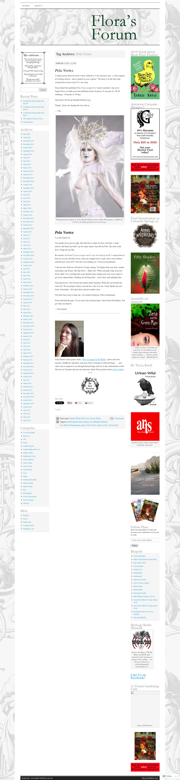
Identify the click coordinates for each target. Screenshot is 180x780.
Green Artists (27, 463)
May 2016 (26, 275)
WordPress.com (28, 529)
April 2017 (27, 245)
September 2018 (28, 188)
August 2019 (27, 154)
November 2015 (28, 296)
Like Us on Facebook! (138, 676)
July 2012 (26, 410)
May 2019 (26, 161)
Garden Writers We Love (79, 418)
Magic (25, 476)
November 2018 (28, 181)
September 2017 (28, 228)
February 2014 (28, 356)
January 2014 (27, 359)
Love (25, 473)
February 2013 (28, 386)
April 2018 (27, 205)
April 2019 (27, 164)
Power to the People (30, 496)
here (89, 99)
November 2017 (28, 221)
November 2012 (28, 397)
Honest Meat (138, 586)
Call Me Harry (28, 122)
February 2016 (28, 285)
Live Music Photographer (70, 425)
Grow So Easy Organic (141, 583)
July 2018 (26, 194)
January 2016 (27, 289)
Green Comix (27, 466)
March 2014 (27, 353)
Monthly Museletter (29, 479)
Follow (134, 546)
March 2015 (27, 312)
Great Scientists (28, 459)
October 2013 (27, 370)
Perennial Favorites (140, 593)
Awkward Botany (139, 556)
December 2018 (28, 178)
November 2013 (28, 366)
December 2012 (28, 393)
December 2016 (28, 252)
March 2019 (27, 168)
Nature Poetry (27, 486)
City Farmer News (140, 563)
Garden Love (138, 569)
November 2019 (28, 144)
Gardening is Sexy (29, 456)
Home (26, 5)
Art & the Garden (29, 432)
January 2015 (27, 319)
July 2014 (26, 339)
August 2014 (27, 336)
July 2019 (26, 157)
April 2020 (27, 137)
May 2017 (26, 242)
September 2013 (28, 373)
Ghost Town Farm (140, 579)
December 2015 (28, 292)
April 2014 (27, 349)
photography (27, 493)
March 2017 (27, 248)
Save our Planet (28, 500)
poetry (83, 425)
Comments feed (28, 525)
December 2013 (28, 363)
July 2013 (26, 380)
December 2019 (28, 141)
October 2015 (27, 299)
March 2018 (27, 208)
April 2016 (27, 279)
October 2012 (27, 400)
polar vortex (102, 425)
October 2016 (27, 258)
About (38, 5)
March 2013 (27, 383)
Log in (25, 518)
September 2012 (28, 403)
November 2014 (28, 326)
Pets (24, 490)
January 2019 (27, 174)
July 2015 (26, 306)
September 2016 (28, 262)
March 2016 (27, 282)
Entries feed (27, 522)
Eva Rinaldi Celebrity (98, 421)
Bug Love (26, 436)
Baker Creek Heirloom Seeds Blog (145, 559)
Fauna (25, 442)
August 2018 (27, 191)
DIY (24, 439)
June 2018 (26, 198)
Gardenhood (138, 576)
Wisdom (26, 503)
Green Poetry (95, 418)
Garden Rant (138, 573)
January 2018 (27, 215)
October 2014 (27, 329)
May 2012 (26, 417)
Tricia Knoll (113, 425)
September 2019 (28, 151)
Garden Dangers (28, 446)
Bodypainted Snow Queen (78, 421)
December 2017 (28, 218)
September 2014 (28, 333)
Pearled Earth (138, 589)
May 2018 (26, 201)
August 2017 (27, 232)
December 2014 (28, 322)
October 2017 (27, 225)
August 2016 (27, 265)
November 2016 (28, 255)
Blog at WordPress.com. (150, 778)
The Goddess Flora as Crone (32, 118)
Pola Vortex (91, 425)
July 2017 (26, 235)
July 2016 (26, 269)
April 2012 (27, 420)
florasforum (26, 778)
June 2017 (26, 238)
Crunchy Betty (138, 566)
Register (26, 515)
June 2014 (26, 343)
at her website (118, 369)
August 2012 (27, 407)
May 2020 (26, 134)
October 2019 (27, 147)
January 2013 (27, 390)
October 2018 (27, 184)
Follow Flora (139, 527)
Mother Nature (28, 483)
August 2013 (27, 376)
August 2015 (27, 302)
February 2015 (28, 316)
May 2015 (26, 309)
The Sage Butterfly (140, 617)
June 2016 (26, 272)
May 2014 (26, 346)
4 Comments (119, 418)
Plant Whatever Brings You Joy (144, 596)
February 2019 (28, 171)
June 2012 (26, 413)
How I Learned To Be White (94, 359)
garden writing (28, 453)
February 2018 (28, 211)
